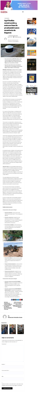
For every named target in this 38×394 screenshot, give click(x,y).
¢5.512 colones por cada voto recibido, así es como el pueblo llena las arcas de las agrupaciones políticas (17, 305)
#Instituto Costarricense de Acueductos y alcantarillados (13, 41)
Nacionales (7, 18)
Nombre (3, 364)
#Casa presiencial (17, 37)
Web (2, 376)
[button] (23, 12)
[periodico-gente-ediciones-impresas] (31, 89)
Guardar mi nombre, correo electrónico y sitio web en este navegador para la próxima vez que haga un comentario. (12, 384)
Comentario (4, 344)
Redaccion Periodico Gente (13, 35)
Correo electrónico (5, 370)
